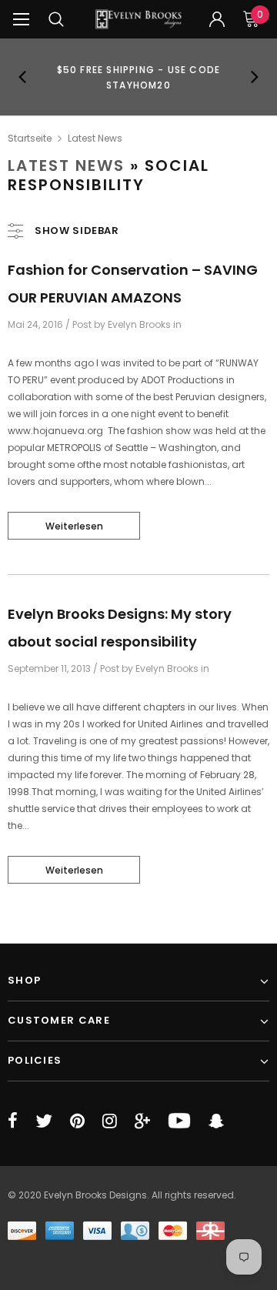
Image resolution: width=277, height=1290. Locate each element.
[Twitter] (43, 1120)
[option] (138, 77)
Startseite (30, 138)
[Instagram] (109, 1120)
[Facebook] (13, 1120)
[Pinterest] (77, 1120)
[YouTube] (179, 1120)
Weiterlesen (74, 526)
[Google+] (142, 1120)
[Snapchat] (216, 1120)
